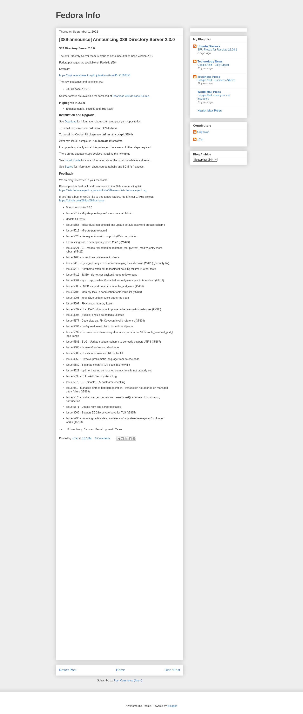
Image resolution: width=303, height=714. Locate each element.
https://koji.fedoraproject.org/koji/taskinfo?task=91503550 (94, 75)
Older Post (172, 670)
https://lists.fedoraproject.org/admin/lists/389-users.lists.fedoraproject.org (102, 190)
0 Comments (102, 438)
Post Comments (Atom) (128, 680)
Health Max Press (209, 110)
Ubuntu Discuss (208, 46)
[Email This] (118, 439)
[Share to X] (126, 439)
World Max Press (209, 91)
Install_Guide (72, 160)
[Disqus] (119, 499)
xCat (200, 139)
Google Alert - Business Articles (216, 80)
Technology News (210, 61)
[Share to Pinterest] (134, 439)
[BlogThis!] (122, 439)
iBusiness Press (208, 76)
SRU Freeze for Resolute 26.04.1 (217, 49)
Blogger (172, 705)
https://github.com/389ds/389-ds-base (81, 200)
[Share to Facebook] (130, 439)
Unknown (203, 132)
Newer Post (67, 670)
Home (120, 670)
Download (70, 121)
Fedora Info (78, 15)
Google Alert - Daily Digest (213, 64)
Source (69, 166)
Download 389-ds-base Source (131, 95)
